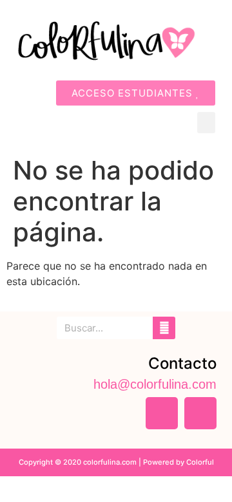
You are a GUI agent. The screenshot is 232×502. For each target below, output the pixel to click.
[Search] (164, 328)
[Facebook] (162, 413)
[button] (206, 122)
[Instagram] (200, 413)
